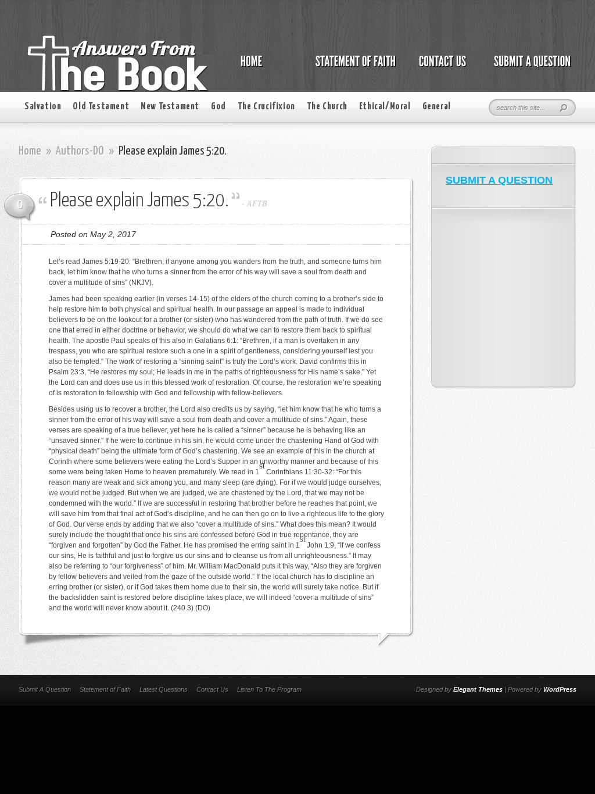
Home (30, 151)
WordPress (559, 689)
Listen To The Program (269, 689)
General (436, 107)
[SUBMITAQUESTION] (529, 67)
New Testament (170, 107)
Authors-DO (80, 151)
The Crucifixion (266, 107)
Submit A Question (45, 689)
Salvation (42, 107)
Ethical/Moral (385, 107)
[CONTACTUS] (441, 67)
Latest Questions (163, 689)
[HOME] (263, 67)
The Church (327, 107)
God (218, 107)
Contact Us (212, 689)
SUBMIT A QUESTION (499, 180)
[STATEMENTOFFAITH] (352, 67)
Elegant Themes (478, 689)
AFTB (257, 203)
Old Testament (101, 107)
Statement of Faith (105, 689)
